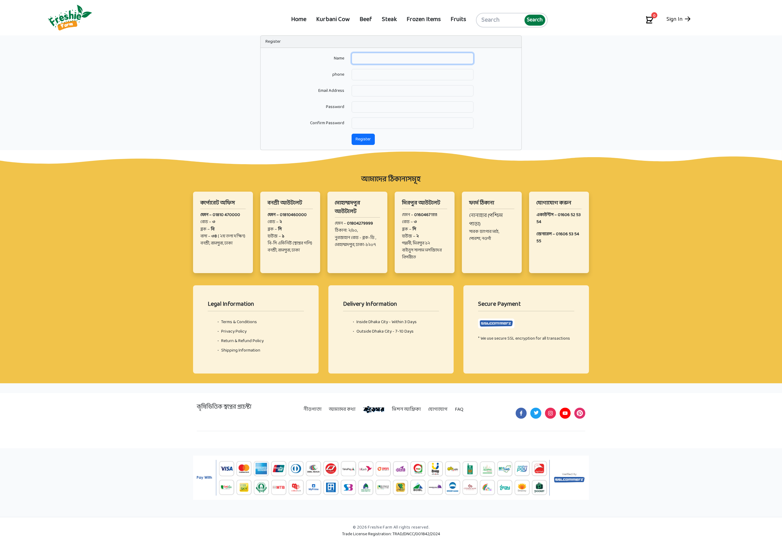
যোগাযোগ (438, 409)
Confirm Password (327, 123)
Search (535, 20)
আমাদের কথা (342, 409)
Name (339, 58)
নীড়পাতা (313, 409)
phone (338, 74)
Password (335, 106)
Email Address (331, 90)
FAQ (459, 409)
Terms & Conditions (237, 322)
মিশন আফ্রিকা (406, 409)
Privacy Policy (232, 331)
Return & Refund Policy (240, 341)
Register (363, 139)
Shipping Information (238, 350)
